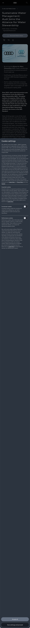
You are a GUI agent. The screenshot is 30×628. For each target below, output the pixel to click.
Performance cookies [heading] (7, 218)
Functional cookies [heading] (7, 206)
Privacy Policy (20, 182)
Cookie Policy (12, 182)
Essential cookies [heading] (6, 187)
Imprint (3, 183)
